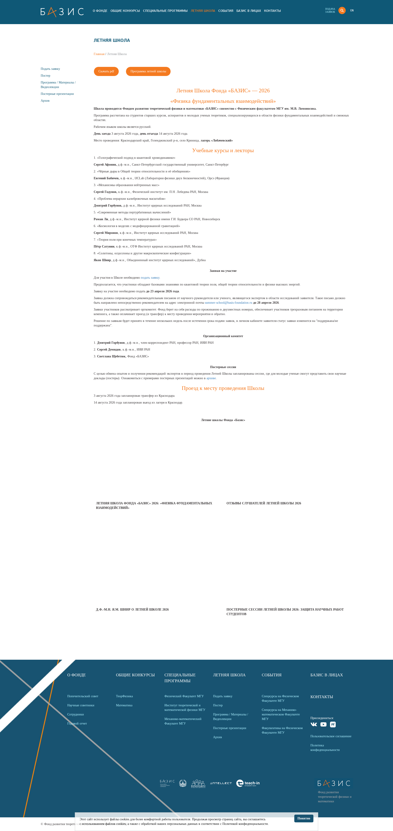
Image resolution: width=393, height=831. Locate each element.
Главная (99, 54)
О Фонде (100, 11)
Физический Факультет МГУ (184, 696)
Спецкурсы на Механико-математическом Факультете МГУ (281, 714)
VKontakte (313, 725)
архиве (211, 378)
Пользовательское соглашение (330, 736)
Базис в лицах (249, 11)
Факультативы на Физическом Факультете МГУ (282, 730)
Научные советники (80, 705)
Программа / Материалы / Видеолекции (230, 717)
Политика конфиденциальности (325, 748)
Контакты (272, 11)
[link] (182, 786)
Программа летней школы (148, 71)
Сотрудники (75, 714)
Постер (45, 75)
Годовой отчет (77, 723)
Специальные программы (165, 11)
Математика (124, 705)
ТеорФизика (124, 696)
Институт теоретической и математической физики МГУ (184, 708)
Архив (45, 100)
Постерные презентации (57, 94)
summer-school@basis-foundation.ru (228, 302)
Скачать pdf (106, 71)
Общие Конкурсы (125, 11)
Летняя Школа (203, 11)
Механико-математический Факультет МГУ (183, 721)
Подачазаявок (330, 10)
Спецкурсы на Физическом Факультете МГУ (280, 698)
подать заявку (150, 277)
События (225, 11)
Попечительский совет (82, 696)
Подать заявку (50, 69)
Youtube (323, 725)
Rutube (333, 725)
